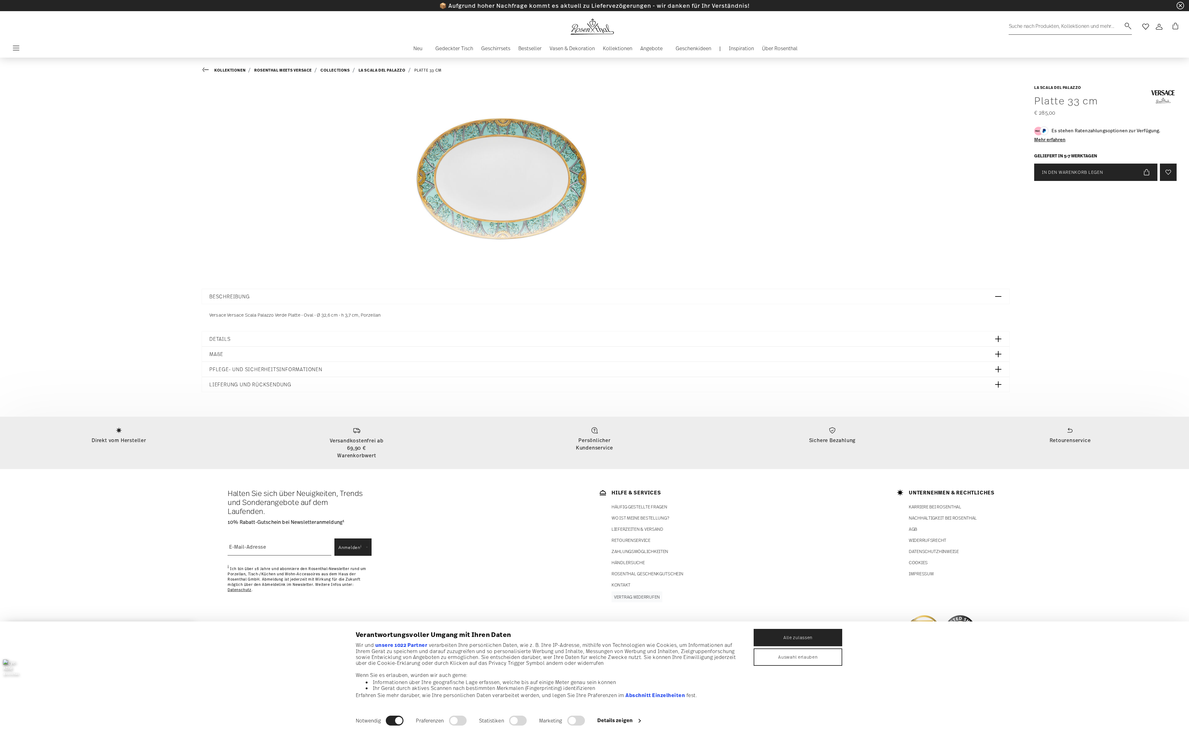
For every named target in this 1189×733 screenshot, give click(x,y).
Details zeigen (615, 720)
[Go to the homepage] (592, 27)
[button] (415, 50)
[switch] (458, 721)
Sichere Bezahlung (832, 440)
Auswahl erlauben (797, 657)
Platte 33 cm (428, 70)
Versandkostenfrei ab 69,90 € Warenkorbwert (357, 448)
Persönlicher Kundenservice (594, 444)
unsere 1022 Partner (401, 645)
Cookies (918, 562)
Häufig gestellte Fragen (639, 507)
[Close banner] (1180, 5)
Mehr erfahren (1049, 139)
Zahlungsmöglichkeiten (640, 551)
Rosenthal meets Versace (283, 70)
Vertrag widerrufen (637, 597)
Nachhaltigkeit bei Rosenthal (943, 518)
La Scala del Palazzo (382, 70)
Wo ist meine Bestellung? (640, 518)
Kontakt (621, 585)
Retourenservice (1070, 440)
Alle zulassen (797, 637)
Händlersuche (628, 562)
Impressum (921, 574)
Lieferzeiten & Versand (637, 529)
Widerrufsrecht (927, 540)
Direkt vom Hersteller (119, 440)
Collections (335, 70)
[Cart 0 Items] (1174, 26)
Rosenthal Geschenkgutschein (647, 574)
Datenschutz (239, 589)
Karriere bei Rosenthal (935, 507)
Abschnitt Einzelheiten (655, 695)
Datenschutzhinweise (934, 551)
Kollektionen (230, 70)
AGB (913, 529)
